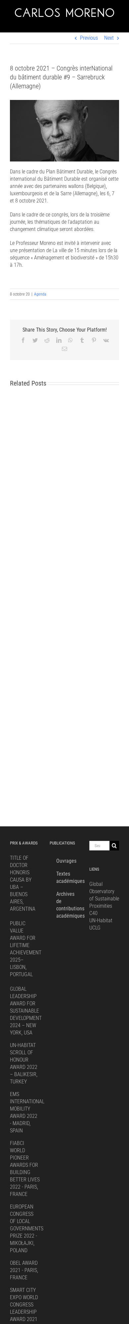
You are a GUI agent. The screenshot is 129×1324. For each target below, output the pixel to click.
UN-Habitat (100, 920)
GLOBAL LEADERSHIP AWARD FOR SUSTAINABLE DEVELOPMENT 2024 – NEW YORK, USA (26, 1011)
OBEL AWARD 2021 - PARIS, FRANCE (24, 1270)
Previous (89, 38)
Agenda (40, 294)
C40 (93, 913)
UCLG (95, 928)
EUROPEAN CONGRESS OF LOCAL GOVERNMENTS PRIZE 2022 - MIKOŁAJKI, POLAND (26, 1229)
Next (109, 38)
